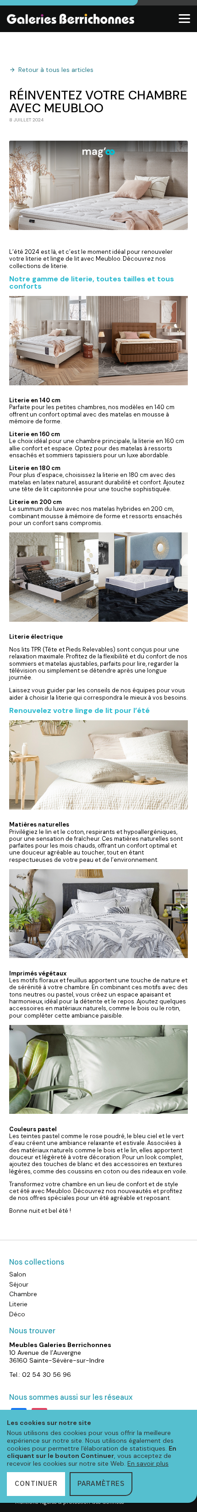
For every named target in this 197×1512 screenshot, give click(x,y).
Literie (18, 1304)
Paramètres (101, 1484)
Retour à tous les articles (55, 70)
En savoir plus (148, 1463)
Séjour (18, 1284)
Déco (17, 1314)
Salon (17, 1274)
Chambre (23, 1294)
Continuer (36, 1484)
